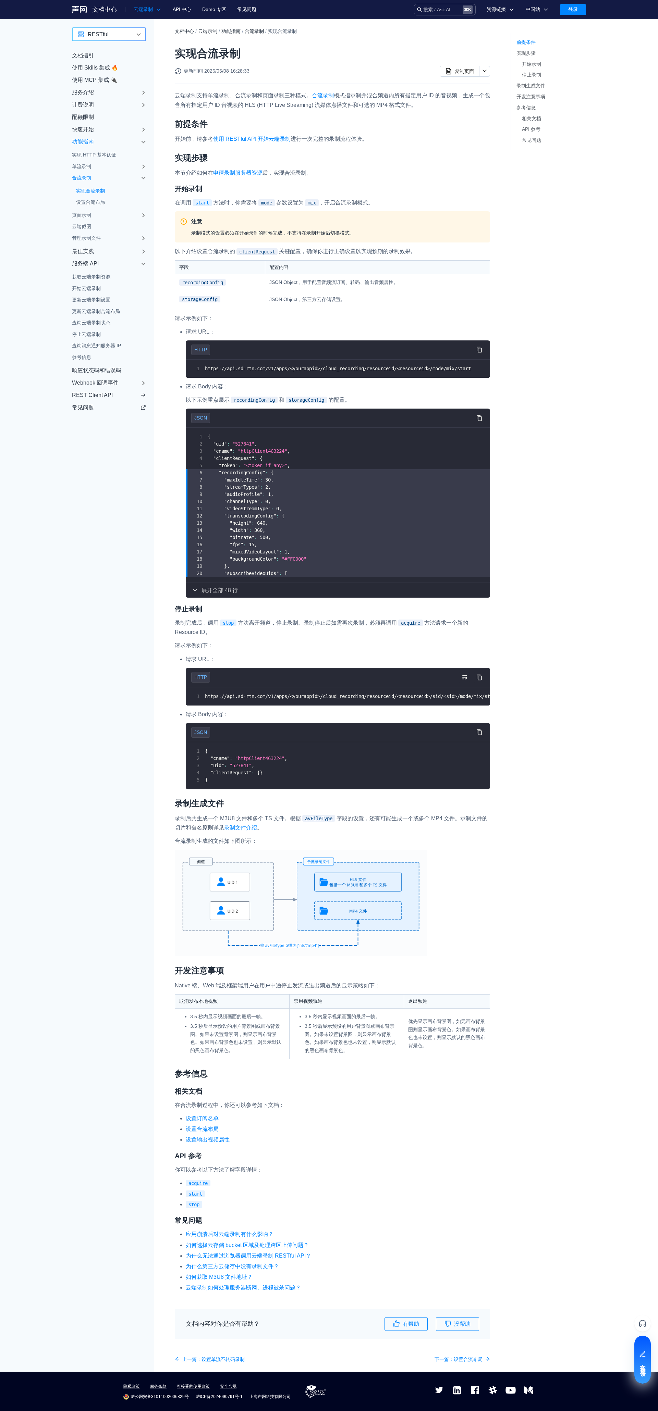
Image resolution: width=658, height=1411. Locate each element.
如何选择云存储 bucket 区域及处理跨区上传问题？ (247, 1245)
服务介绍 (83, 92)
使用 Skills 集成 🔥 (95, 68)
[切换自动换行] (464, 677)
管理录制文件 (86, 238)
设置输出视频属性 (208, 1139)
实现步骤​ (526, 53)
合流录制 (81, 177)
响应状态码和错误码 (96, 370)
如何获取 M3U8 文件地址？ (219, 1277)
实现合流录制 (90, 190)
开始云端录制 (86, 288)
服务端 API (85, 263)
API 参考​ (531, 129)
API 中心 (182, 9)
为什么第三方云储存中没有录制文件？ (232, 1266)
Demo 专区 (214, 9)
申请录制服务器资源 (238, 173)
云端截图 (81, 226)
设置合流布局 (90, 202)
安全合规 (228, 1386)
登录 (573, 9)
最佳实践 (83, 251)
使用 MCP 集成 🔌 (94, 80)
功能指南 (83, 142)
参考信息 (81, 357)
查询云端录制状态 (91, 322)
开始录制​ (531, 64)
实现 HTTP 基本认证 (94, 155)
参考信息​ (526, 107)
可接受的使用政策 (193, 1386)
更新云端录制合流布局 (96, 311)
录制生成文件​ (530, 85)
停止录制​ (531, 74)
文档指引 (83, 55)
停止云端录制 (86, 334)
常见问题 (246, 9)
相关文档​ (531, 118)
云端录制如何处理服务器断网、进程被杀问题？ (243, 1287)
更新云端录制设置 (91, 299)
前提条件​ (526, 42)
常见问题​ (531, 140)
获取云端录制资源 (91, 276)
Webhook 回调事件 (95, 383)
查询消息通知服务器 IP (96, 345)
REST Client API (92, 395)
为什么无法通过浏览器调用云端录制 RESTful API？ (248, 1256)
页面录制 (81, 215)
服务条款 (158, 1386)
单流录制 (81, 166)
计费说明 (83, 105)
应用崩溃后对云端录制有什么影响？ (229, 1234)
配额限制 (83, 117)
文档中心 (104, 9)
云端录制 (207, 31)
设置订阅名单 (202, 1118)
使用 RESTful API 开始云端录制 (252, 139)
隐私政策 (131, 1386)
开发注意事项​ (530, 96)
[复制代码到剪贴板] (479, 350)
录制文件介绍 (240, 828)
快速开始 (83, 129)
